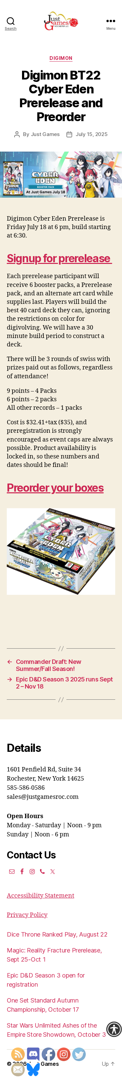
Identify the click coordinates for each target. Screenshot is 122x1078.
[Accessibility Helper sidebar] (114, 1029)
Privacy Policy (27, 915)
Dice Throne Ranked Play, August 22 (57, 934)
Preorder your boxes (55, 487)
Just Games (45, 134)
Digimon (61, 58)
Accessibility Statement (40, 896)
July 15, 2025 (92, 134)
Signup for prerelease (59, 258)
